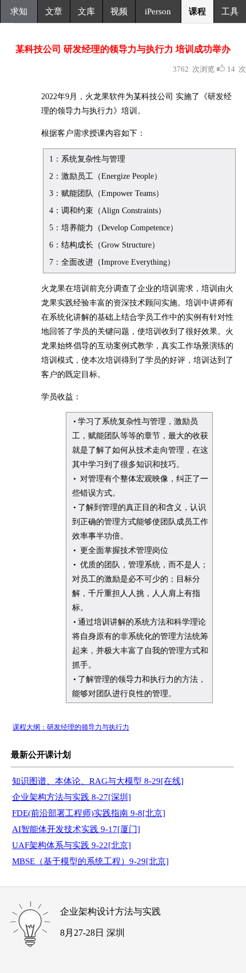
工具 (230, 11)
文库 (86, 11)
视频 (119, 11)
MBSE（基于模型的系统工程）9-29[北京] (90, 861)
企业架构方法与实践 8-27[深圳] (71, 797)
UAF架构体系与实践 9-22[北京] (71, 845)
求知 (18, 11)
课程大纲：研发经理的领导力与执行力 (71, 727)
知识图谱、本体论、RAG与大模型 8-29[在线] (98, 781)
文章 (53, 11)
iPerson (158, 11)
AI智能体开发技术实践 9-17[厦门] (76, 829)
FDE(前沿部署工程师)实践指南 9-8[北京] (88, 813)
